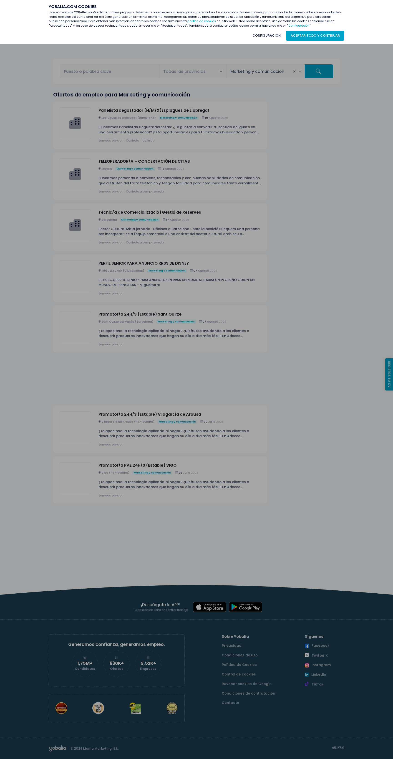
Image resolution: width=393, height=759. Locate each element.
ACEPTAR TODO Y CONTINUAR (315, 35)
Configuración (299, 25)
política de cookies (201, 21)
